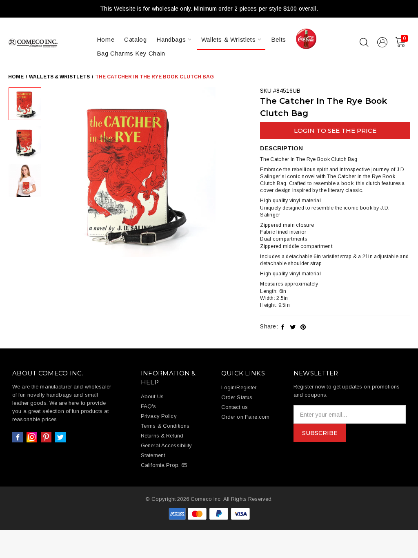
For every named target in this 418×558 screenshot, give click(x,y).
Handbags (171, 39)
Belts (278, 39)
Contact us (234, 407)
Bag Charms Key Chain (131, 53)
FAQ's (148, 406)
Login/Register (239, 387)
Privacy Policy (159, 416)
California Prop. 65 (164, 465)
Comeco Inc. (206, 499)
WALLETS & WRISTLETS (59, 77)
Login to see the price (335, 130)
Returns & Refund (162, 436)
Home (105, 39)
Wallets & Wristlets (229, 39)
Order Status (237, 397)
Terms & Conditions (165, 426)
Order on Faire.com (245, 417)
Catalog (135, 39)
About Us (152, 396)
